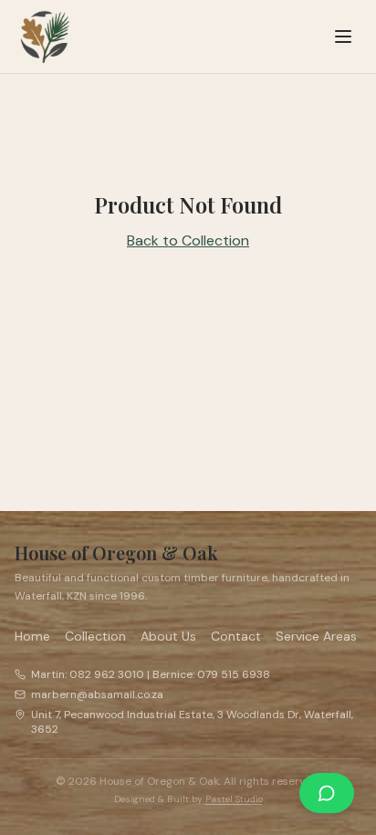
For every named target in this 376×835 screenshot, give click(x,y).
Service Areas (316, 636)
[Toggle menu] (343, 36)
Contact (236, 636)
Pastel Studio (234, 799)
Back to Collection (188, 240)
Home (32, 636)
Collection (95, 636)
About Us (168, 636)
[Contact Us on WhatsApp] (326, 793)
